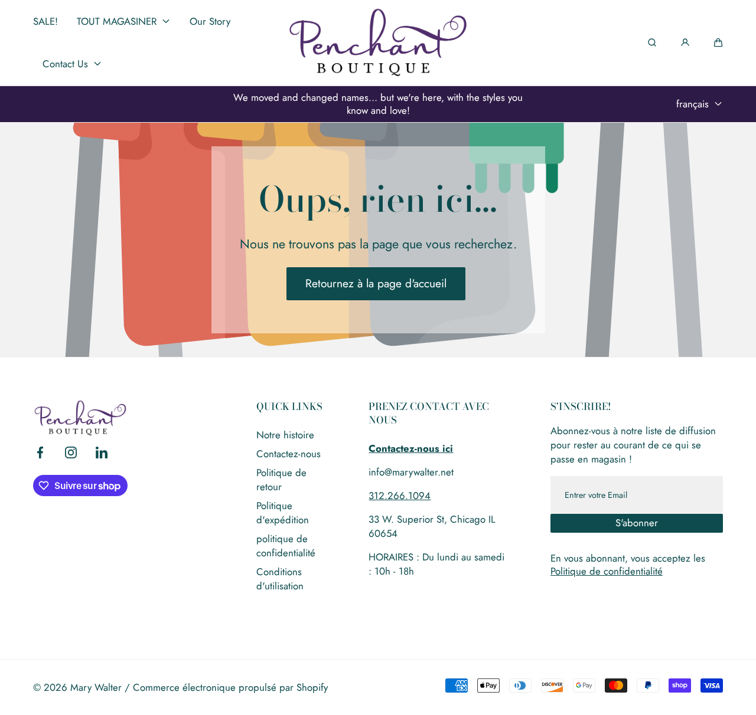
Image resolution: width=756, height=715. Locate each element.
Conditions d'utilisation (280, 579)
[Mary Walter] (378, 42)
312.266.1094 (400, 495)
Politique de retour (281, 479)
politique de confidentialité (285, 546)
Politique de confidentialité (606, 571)
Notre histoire (285, 435)
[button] (718, 42)
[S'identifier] (685, 42)
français (692, 103)
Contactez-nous (288, 454)
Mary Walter (96, 687)
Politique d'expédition (282, 512)
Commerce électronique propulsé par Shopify (230, 687)
